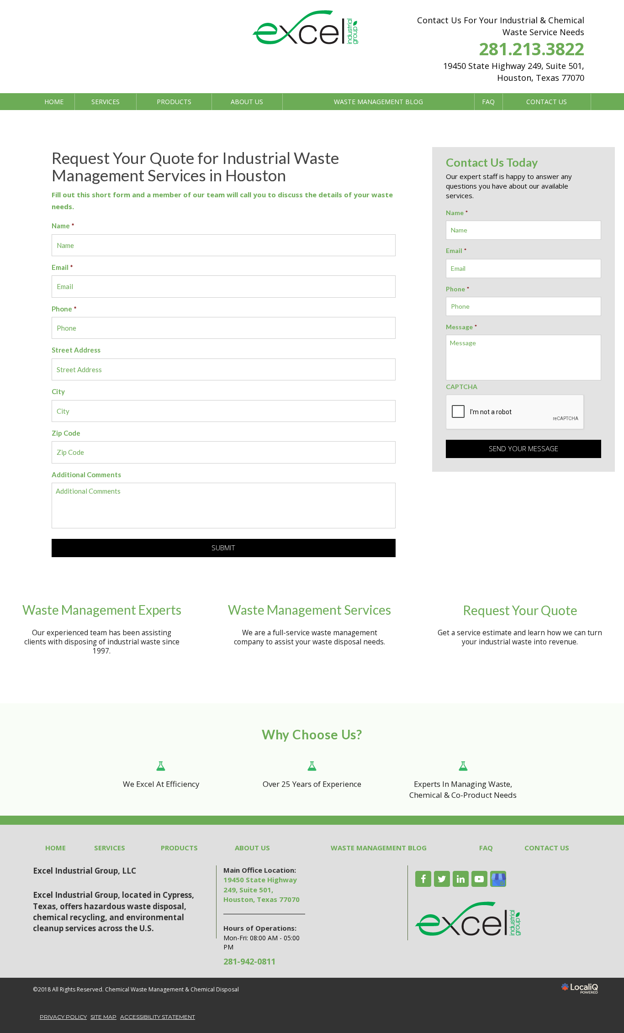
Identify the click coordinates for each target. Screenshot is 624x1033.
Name (63, 225)
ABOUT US (247, 101)
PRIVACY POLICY (63, 1016)
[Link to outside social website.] (498, 879)
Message (461, 327)
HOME (53, 101)
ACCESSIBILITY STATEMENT (157, 1016)
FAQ (488, 101)
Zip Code (66, 433)
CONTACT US (546, 101)
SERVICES (105, 101)
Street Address (76, 350)
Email (62, 267)
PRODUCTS (174, 101)
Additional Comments (86, 474)
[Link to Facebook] (423, 879)
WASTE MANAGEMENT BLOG (378, 101)
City (58, 391)
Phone (64, 309)
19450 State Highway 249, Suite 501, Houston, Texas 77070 (261, 889)
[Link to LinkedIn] (461, 879)
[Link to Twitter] (442, 879)
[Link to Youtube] (479, 879)
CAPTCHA (461, 386)
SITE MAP (103, 1016)
